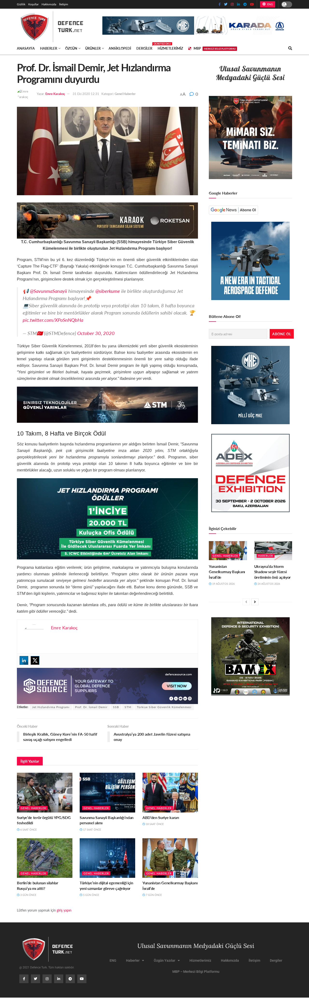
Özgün (71, 48)
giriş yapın (64, 910)
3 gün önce (28, 895)
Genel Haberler (125, 93)
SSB (116, 707)
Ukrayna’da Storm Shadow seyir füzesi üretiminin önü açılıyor (272, 572)
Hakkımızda (49, 4)
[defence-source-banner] (107, 685)
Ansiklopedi (120, 48)
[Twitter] (35, 660)
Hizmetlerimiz (170, 48)
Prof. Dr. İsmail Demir (91, 707)
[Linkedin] (24, 660)
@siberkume (107, 291)
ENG (269, 4)
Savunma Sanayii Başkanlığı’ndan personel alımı (106, 820)
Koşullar (33, 4)
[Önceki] (246, 601)
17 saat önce (91, 829)
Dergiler (144, 47)
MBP (215, 48)
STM (128, 707)
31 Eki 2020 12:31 (86, 93)
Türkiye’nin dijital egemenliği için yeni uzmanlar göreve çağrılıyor (106, 885)
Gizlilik (21, 4)
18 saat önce (154, 824)
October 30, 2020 (96, 333)
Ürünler (93, 48)
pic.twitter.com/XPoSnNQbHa (53, 319)
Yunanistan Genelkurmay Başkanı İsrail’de (169, 885)
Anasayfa (26, 48)
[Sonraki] (255, 601)
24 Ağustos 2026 (268, 583)
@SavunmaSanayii (48, 291)
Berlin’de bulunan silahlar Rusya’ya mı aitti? (37, 885)
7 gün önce (153, 895)
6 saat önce (28, 829)
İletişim (63, 4)
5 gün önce (90, 895)
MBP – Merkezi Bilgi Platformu (195, 971)
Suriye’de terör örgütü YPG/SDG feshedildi (43, 820)
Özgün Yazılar (164, 960)
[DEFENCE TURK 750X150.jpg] (107, 404)
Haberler (48, 48)
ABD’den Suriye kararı (160, 817)
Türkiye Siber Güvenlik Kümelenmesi (164, 707)
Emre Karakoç (55, 93)
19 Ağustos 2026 (223, 583)
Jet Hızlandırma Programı (51, 707)
